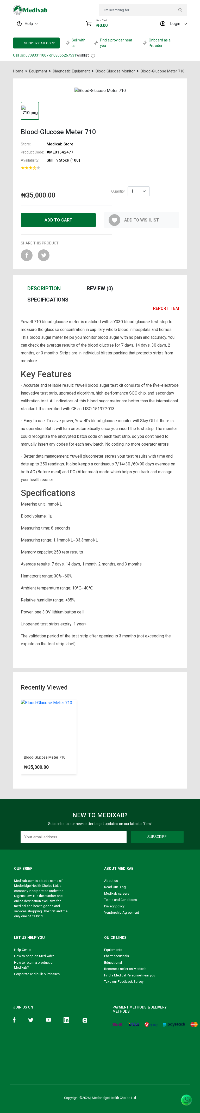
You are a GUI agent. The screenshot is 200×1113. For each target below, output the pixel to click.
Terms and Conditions (120, 900)
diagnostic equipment (71, 71)
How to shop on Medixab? (34, 956)
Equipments (113, 950)
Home (18, 71)
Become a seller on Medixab (125, 969)
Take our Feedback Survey (123, 981)
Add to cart (58, 220)
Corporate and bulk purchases (37, 974)
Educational (113, 962)
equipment (38, 71)
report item (166, 308)
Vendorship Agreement (121, 912)
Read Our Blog (115, 887)
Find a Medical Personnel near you (129, 975)
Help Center (23, 950)
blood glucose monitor (115, 71)
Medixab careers (116, 893)
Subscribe (157, 837)
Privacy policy (114, 906)
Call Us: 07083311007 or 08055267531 (44, 55)
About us (111, 881)
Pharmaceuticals (116, 956)
